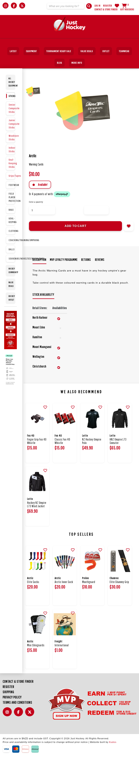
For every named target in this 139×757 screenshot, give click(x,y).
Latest (13, 51)
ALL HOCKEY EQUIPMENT (12, 82)
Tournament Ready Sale (58, 51)
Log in (97, 5)
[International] (65, 624)
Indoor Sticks (12, 149)
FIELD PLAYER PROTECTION (12, 197)
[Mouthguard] (92, 561)
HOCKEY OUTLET (12, 298)
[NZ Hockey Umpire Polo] (92, 418)
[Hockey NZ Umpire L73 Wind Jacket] (37, 481)
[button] (89, 6)
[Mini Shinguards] (37, 624)
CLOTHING (12, 230)
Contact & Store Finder (106, 9)
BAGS (11, 209)
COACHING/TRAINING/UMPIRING (12, 240)
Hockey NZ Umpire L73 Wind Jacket (36, 504)
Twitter (30, 714)
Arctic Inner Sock (64, 582)
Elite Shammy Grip (119, 582)
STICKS (12, 95)
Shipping (8, 692)
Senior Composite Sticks (12, 108)
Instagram (8, 714)
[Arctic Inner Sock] (65, 561)
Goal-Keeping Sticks (12, 163)
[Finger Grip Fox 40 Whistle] (37, 418)
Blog (59, 62)
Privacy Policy (12, 697)
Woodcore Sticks (12, 137)
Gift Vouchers (127, 9)
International (62, 645)
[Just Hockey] (69, 24)
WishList (117, 5)
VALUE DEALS (11, 284)
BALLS (12, 249)
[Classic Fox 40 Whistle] (65, 418)
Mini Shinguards (36, 645)
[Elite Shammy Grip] (120, 561)
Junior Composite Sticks (12, 124)
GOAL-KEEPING (12, 220)
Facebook (19, 714)
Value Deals (87, 51)
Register (107, 5)
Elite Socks (33, 582)
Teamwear (124, 51)
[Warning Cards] (90, 111)
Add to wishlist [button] (129, 226)
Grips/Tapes (12, 175)
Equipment (31, 51)
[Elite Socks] (37, 561)
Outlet (105, 51)
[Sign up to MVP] (86, 704)
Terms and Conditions (17, 702)
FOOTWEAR (12, 184)
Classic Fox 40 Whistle (62, 441)
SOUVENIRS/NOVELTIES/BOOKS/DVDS (12, 258)
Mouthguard (88, 582)
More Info (76, 62)
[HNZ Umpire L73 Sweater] (120, 418)
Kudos (112, 742)
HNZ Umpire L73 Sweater (118, 441)
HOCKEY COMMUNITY (12, 270)
